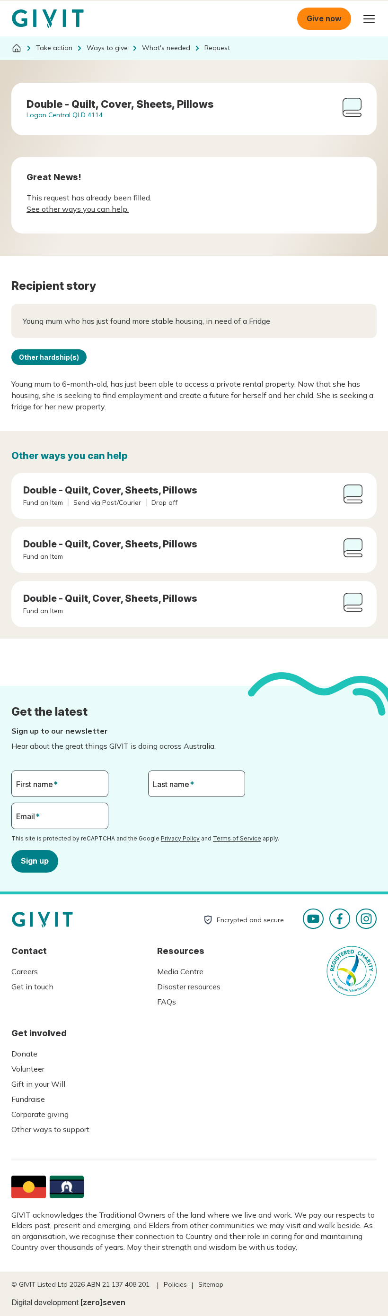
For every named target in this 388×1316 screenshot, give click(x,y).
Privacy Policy (180, 838)
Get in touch (32, 986)
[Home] (16, 48)
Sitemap (210, 1284)
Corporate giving (40, 1114)
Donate (24, 1053)
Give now (324, 18)
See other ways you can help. (77, 209)
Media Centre (180, 971)
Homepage (47, 18)
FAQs (166, 1001)
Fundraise (28, 1099)
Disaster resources (188, 986)
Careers (24, 971)
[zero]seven (102, 1302)
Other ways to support (50, 1129)
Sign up (35, 861)
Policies (175, 1284)
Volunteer (27, 1069)
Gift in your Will (38, 1084)
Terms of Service (237, 838)
